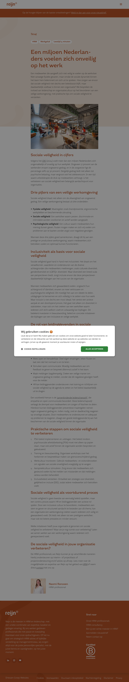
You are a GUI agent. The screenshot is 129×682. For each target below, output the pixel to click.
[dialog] (64, 341)
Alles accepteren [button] (94, 349)
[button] (33, 349)
